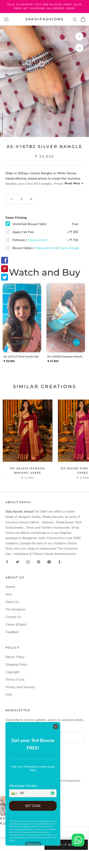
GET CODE (33, 806)
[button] (13, 793)
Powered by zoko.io (33, 843)
